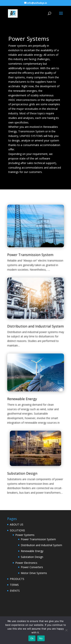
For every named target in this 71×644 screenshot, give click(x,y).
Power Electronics (26, 563)
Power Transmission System (30, 254)
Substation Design (22, 473)
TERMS (14, 585)
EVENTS (15, 590)
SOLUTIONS (17, 530)
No (41, 638)
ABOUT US (16, 524)
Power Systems (24, 535)
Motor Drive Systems (34, 573)
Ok (32, 638)
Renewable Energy (22, 399)
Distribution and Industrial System (35, 326)
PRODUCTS (17, 579)
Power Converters (32, 567)
